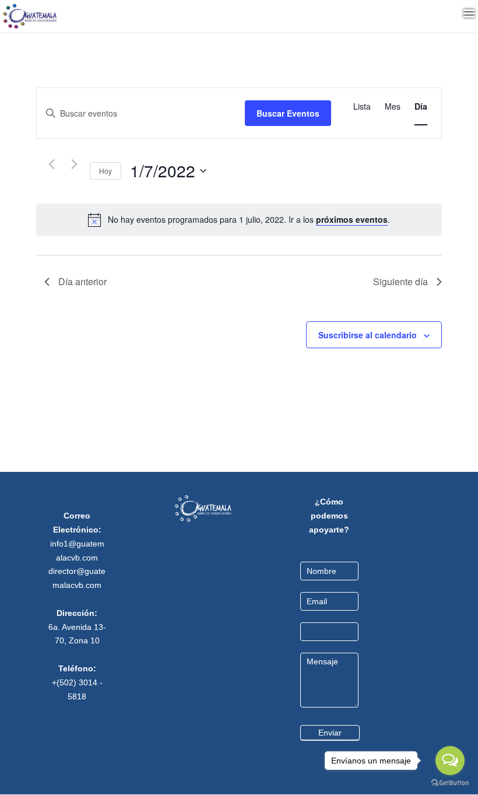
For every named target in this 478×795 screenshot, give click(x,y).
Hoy (105, 171)
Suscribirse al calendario (367, 335)
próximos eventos (352, 219)
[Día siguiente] (74, 164)
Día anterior (82, 281)
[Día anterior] (51, 164)
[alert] (249, 219)
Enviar (330, 732)
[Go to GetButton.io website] (450, 783)
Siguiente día (400, 281)
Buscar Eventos (287, 113)
